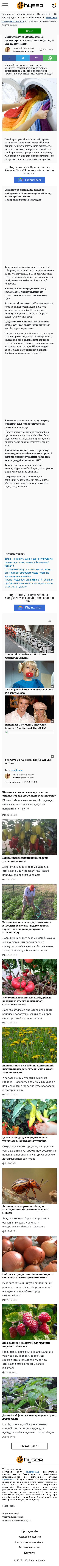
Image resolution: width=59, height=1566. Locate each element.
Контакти (29, 1553)
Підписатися (33, 180)
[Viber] (36, 58)
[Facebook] (9, 58)
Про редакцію (29, 1531)
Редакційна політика (30, 1536)
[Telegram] (22, 58)
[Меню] (5, 5)
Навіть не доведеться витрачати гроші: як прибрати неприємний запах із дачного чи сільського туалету (29, 583)
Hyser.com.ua (32, 1472)
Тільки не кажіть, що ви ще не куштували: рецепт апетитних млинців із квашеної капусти (29, 562)
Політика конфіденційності (29, 1542)
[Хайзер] (30, 5)
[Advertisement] (29, 232)
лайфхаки (16, 770)
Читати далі (29, 1446)
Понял (29, 31)
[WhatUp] (50, 58)
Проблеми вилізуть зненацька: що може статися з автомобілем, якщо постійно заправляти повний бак (28, 573)
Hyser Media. (38, 1560)
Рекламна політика (29, 1547)
